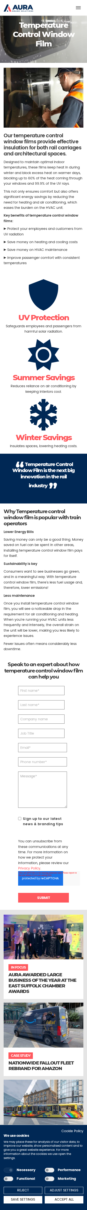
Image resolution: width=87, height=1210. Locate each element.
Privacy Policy (29, 868)
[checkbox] (8, 1170)
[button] (18, 6)
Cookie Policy (72, 1131)
